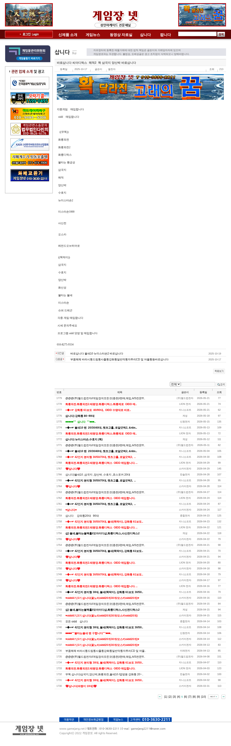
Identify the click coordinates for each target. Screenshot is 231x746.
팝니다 (165, 35)
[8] (194, 696)
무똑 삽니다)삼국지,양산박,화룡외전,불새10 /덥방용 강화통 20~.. (104, 674)
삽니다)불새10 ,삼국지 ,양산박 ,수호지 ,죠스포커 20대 (97, 474)
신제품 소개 (67, 35)
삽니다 (145, 35)
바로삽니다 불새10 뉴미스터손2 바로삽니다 (96, 353)
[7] (189, 696)
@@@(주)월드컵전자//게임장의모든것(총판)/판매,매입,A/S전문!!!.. (105, 398)
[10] (203, 696)
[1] (165, 696)
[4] (178, 696)
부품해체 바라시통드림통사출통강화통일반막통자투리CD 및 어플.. (105, 650)
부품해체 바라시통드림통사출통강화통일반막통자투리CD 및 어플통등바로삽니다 (119, 359)
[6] (185, 696)
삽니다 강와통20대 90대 (82, 515)
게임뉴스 (93, 35)
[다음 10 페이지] (213, 696)
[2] (170, 696)
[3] (174, 696)
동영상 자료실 (121, 35)
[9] (198, 696)
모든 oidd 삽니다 (76, 621)
